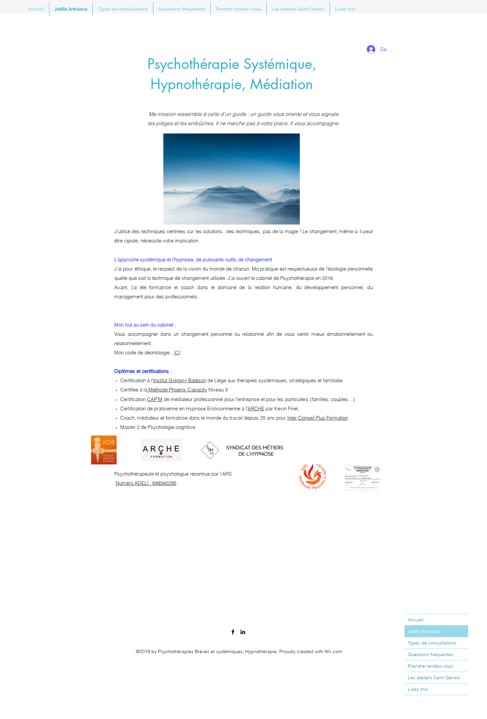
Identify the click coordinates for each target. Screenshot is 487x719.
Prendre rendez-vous (430, 666)
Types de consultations (432, 643)
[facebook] (233, 632)
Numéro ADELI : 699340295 (146, 483)
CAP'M (154, 399)
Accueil (415, 620)
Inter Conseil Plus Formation (317, 418)
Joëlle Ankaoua (424, 631)
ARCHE (255, 408)
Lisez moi (418, 689)
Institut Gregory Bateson (179, 380)
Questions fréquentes (430, 654)
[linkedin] (243, 632)
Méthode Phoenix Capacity (177, 389)
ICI (177, 352)
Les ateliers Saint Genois (434, 678)
